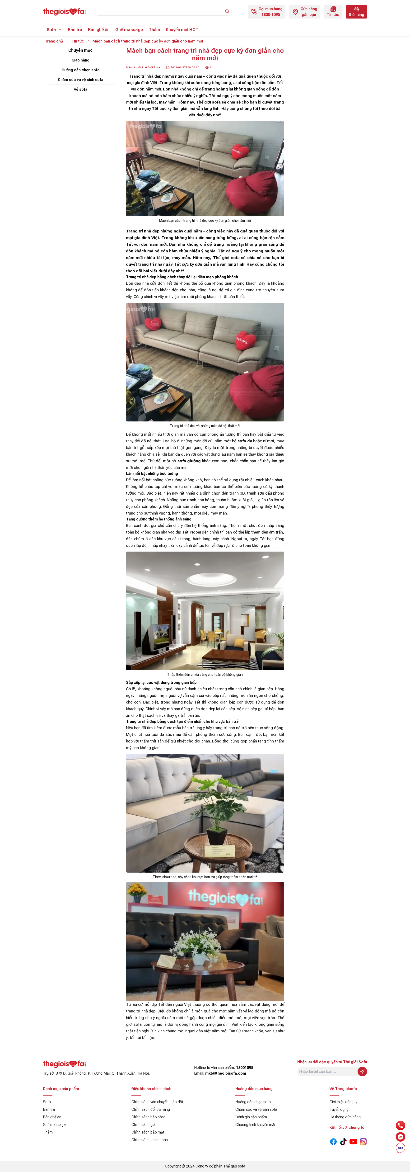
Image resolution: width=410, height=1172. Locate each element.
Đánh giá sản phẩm (251, 1117)
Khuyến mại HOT (182, 29)
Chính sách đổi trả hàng (150, 1109)
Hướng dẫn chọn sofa (80, 70)
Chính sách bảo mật (147, 1132)
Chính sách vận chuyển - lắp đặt (157, 1102)
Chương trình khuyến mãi (255, 1124)
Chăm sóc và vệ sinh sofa (80, 79)
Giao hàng (80, 60)
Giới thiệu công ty (343, 1102)
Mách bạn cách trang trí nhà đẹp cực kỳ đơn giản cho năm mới (148, 41)
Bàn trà (75, 29)
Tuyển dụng (339, 1109)
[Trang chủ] (64, 11)
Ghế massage (129, 29)
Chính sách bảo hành (148, 1117)
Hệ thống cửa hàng (345, 1117)
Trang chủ (54, 41)
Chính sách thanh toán (149, 1140)
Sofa (51, 29)
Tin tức (77, 41)
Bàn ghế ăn (99, 29)
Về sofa (80, 89)
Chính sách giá (143, 1124)
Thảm (154, 29)
